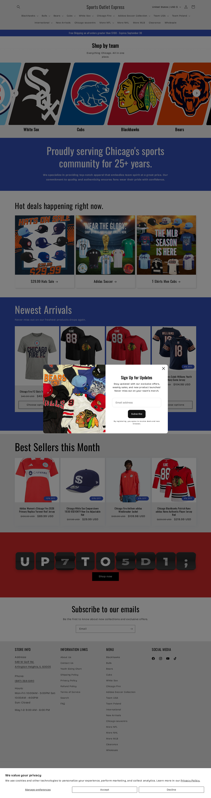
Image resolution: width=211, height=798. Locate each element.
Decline (171, 789)
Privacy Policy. (190, 780)
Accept (104, 789)
